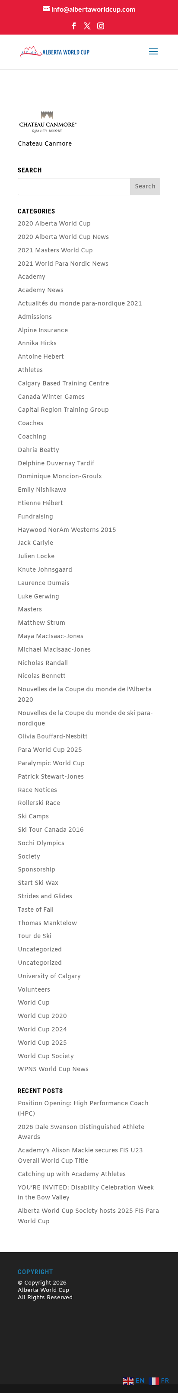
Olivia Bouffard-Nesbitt (53, 737)
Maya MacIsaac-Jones (50, 637)
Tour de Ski (34, 936)
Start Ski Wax (38, 883)
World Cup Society (46, 1057)
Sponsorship (36, 870)
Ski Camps (33, 817)
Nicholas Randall (43, 663)
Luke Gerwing (38, 597)
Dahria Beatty (38, 450)
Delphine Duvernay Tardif (56, 464)
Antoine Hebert (41, 357)
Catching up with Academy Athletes (72, 1174)
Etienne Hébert (40, 503)
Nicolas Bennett (42, 676)
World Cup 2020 (42, 1016)
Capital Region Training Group (63, 410)
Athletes (30, 370)
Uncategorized (40, 950)
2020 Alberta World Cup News (63, 237)
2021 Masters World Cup (55, 251)
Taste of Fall (36, 910)
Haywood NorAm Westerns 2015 (67, 530)
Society (29, 857)
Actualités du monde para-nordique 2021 (80, 304)
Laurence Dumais (44, 583)
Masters (30, 610)
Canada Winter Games (51, 397)
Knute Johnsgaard (45, 570)
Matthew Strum (41, 623)
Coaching (32, 437)
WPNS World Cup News (53, 1069)
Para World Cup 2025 (50, 750)
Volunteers (34, 990)
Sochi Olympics (41, 844)
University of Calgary (49, 977)
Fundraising (35, 517)
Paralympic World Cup (51, 764)
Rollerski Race (39, 803)
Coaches (30, 424)
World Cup (34, 1003)
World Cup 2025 (42, 1043)
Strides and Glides (45, 897)
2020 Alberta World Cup (54, 224)
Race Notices (37, 790)
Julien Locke (36, 557)
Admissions (35, 317)
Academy (31, 277)
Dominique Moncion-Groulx (60, 477)
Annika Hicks (37, 344)
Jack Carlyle (35, 543)
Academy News (41, 290)
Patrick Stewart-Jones (51, 777)
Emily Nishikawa (42, 490)
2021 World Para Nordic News (63, 264)
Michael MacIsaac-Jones (54, 650)
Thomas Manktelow (47, 923)
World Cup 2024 (42, 1030)
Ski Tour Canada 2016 (51, 830)
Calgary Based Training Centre (63, 384)
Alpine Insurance (43, 331)
